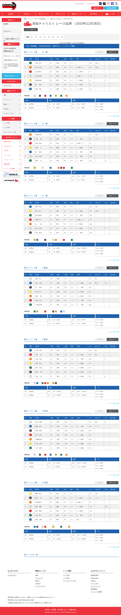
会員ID (6, 24)
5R (53, 37)
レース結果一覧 (31, 29)
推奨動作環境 (72, 609)
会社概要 (53, 609)
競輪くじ (6, 104)
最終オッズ (112, 52)
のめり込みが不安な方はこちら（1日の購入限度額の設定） (11, 65)
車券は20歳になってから (11, 60)
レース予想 (7, 123)
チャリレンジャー (9, 159)
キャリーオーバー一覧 (10, 132)
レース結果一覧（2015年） (54, 19)
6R (57, 37)
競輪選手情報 (7, 141)
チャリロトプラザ (8, 113)
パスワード (7, 31)
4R (49, 37)
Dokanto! (6, 109)
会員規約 (47, 609)
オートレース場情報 (9, 168)
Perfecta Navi (7, 146)
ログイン (13, 44)
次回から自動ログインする (11, 39)
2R (40, 37)
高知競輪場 (42, 19)
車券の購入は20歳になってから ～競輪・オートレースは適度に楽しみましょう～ (31, 597)
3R (44, 37)
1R (36, 37)
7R (62, 37)
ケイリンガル (7, 155)
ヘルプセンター (90, 4)
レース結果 (7, 127)
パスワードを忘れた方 (10, 48)
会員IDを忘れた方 (8, 51)
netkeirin (6, 150)
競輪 (5, 95)
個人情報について (62, 609)
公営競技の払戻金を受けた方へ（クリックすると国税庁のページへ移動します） (30, 602)
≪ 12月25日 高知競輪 (64, 43)
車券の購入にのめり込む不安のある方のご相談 (21, 600)
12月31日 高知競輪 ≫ (78, 43)
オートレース (7, 99)
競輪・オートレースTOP (31, 19)
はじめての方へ (80, 4)
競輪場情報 (7, 164)
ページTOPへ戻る (114, 116)
